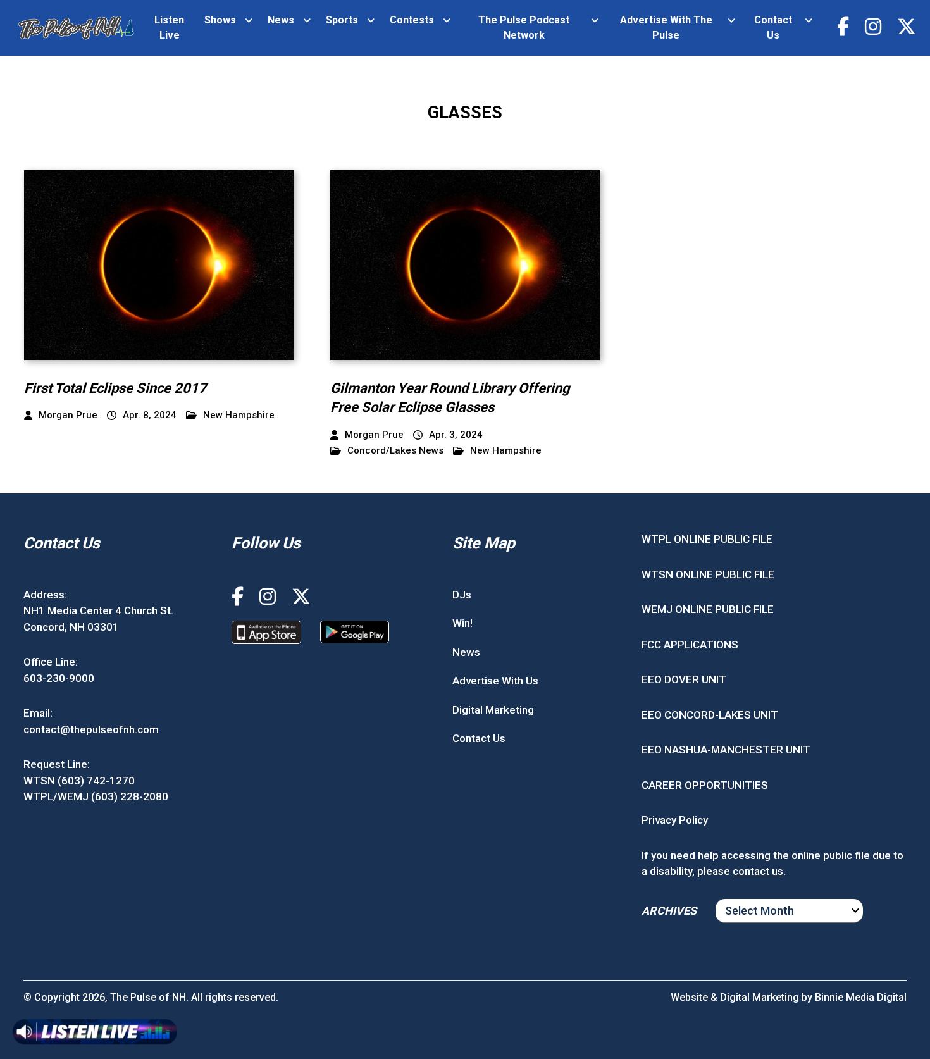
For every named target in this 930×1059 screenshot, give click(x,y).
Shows (220, 20)
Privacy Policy (675, 820)
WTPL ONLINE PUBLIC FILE (707, 539)
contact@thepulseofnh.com (91, 729)
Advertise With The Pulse (666, 27)
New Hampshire (239, 415)
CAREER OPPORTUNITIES (705, 785)
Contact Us (773, 27)
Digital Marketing (493, 709)
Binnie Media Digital (861, 997)
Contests (412, 20)
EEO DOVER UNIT (684, 679)
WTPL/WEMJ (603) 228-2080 (95, 796)
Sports (342, 20)
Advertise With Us (495, 680)
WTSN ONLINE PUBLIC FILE (708, 574)
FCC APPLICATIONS (690, 644)
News (281, 20)
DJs (461, 594)
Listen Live (169, 27)
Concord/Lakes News (395, 450)
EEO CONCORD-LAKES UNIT (710, 715)
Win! (462, 623)
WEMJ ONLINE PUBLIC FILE (708, 609)
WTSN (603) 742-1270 (79, 780)
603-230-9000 (58, 678)
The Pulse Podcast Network (523, 27)
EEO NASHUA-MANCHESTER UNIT (726, 749)
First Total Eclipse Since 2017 (115, 388)
